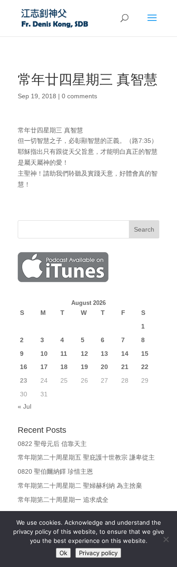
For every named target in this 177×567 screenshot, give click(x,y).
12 (84, 353)
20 (104, 366)
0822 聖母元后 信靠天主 (52, 443)
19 (84, 366)
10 (44, 353)
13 (104, 353)
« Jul (24, 406)
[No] (165, 539)
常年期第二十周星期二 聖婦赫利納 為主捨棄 (80, 485)
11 (63, 353)
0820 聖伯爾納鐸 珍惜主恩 (55, 471)
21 (124, 366)
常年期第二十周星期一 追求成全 (63, 499)
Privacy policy (98, 553)
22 (144, 366)
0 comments (79, 96)
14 (124, 353)
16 (23, 366)
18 (64, 366)
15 (144, 353)
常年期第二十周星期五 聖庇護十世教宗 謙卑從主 (86, 457)
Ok (63, 553)
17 (44, 366)
